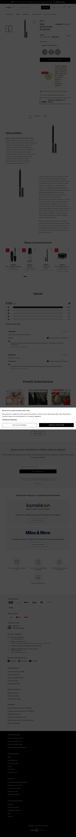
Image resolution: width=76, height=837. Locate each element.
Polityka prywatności (9, 419)
